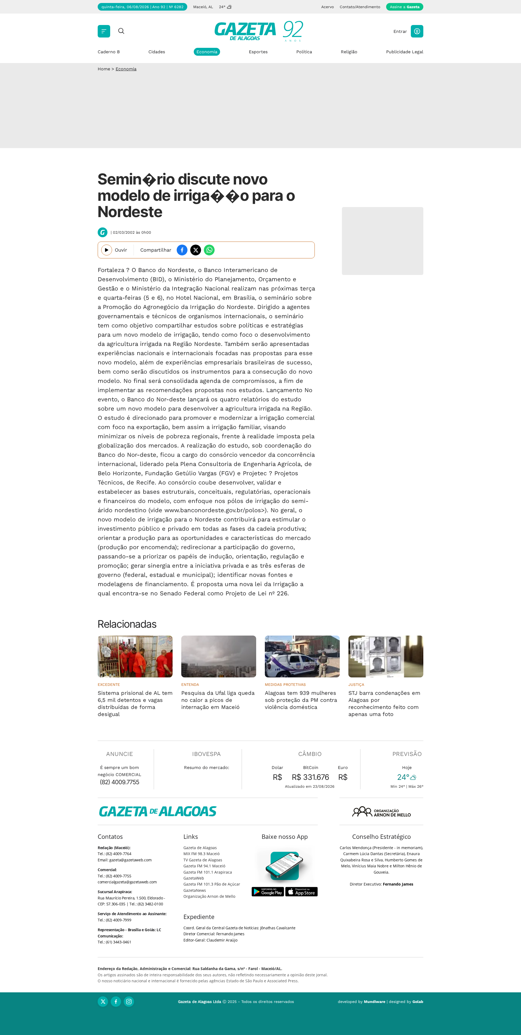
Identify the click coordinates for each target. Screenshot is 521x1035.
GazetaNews (194, 890)
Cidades (156, 51)
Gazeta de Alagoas (200, 847)
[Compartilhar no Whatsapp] (209, 250)
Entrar (400, 31)
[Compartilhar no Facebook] (182, 250)
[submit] (121, 31)
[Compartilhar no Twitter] (195, 250)
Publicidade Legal (404, 51)
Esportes (258, 51)
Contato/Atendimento (360, 7)
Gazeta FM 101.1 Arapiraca (207, 872)
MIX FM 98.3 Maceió (201, 853)
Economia (206, 51)
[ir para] (285, 866)
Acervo (327, 7)
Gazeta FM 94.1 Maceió (204, 865)
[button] (417, 31)
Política (304, 51)
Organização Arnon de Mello (209, 896)
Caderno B (109, 51)
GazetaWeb (193, 878)
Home (104, 68)
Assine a (405, 7)
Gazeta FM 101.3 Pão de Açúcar (211, 884)
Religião (349, 51)
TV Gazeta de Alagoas (202, 859)
